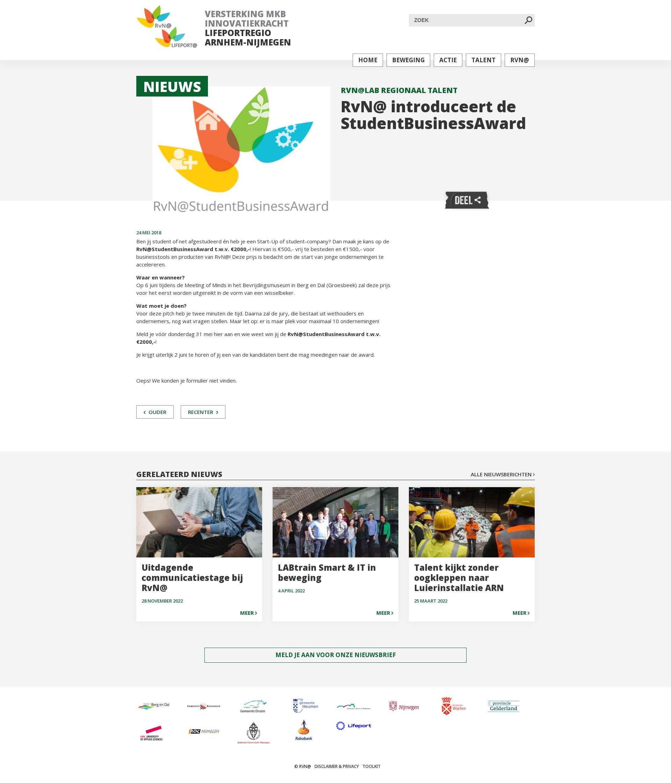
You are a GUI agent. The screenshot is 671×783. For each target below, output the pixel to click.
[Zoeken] (528, 20)
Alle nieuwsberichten (502, 474)
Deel (467, 200)
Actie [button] (448, 60)
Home (367, 60)
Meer (247, 612)
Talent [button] (483, 60)
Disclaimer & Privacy (337, 766)
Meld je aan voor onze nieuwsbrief (335, 655)
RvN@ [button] (519, 60)
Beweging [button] (408, 60)
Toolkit (371, 766)
